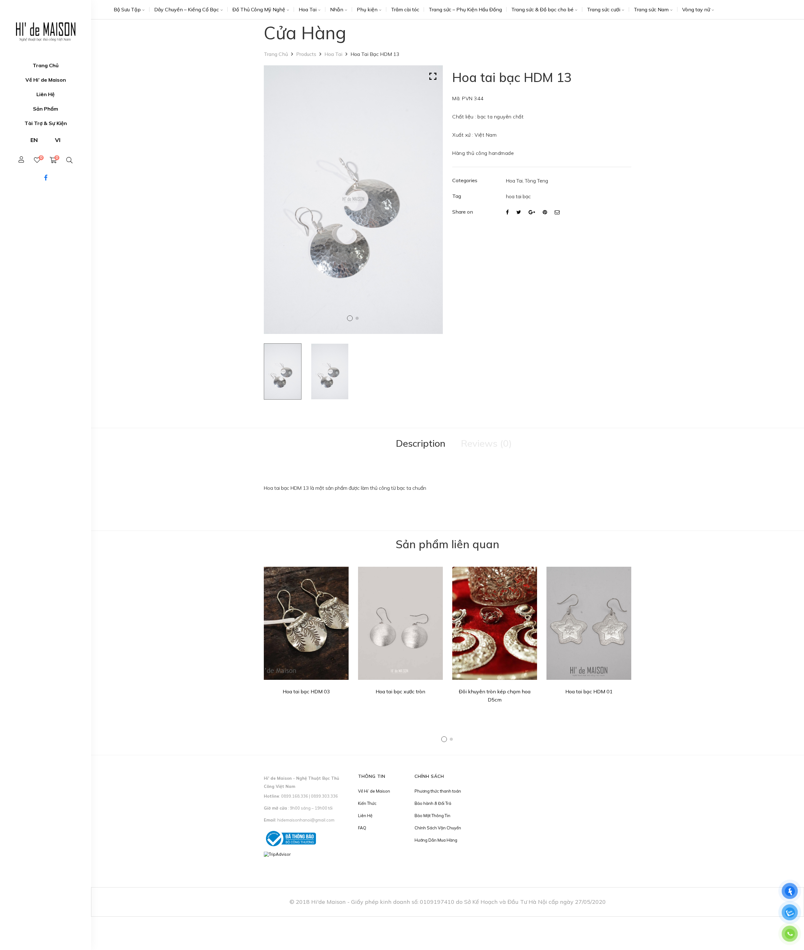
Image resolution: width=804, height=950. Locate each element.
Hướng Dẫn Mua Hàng (436, 840)
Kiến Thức (367, 803)
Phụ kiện (367, 9)
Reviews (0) (486, 443)
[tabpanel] (306, 633)
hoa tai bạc (518, 196)
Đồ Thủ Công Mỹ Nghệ (258, 9)
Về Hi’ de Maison (374, 791)
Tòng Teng (536, 180)
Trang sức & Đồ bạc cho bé (542, 9)
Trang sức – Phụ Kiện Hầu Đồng (465, 9)
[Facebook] (507, 212)
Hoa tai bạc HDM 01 (589, 691)
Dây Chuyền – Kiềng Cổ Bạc (186, 9)
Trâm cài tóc (405, 9)
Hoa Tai (308, 9)
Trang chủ (276, 54)
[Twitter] (518, 212)
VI (58, 140)
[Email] (557, 212)
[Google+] (532, 212)
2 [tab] (451, 739)
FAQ (362, 827)
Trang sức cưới (603, 9)
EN (34, 140)
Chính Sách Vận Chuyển (438, 827)
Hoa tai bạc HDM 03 (306, 691)
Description (420, 443)
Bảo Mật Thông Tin (432, 815)
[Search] (69, 160)
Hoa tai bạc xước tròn (400, 691)
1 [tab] (444, 739)
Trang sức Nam (651, 9)
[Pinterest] (545, 212)
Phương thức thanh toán (438, 791)
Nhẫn (336, 9)
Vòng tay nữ (696, 9)
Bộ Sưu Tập (127, 9)
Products (306, 54)
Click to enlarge (433, 76)
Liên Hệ (365, 815)
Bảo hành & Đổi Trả (433, 803)
